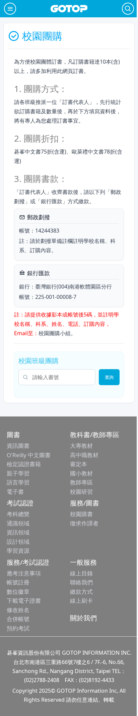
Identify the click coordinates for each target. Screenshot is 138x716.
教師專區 (81, 482)
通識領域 (18, 523)
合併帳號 (18, 619)
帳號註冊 (18, 582)
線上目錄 (81, 573)
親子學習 (18, 473)
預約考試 (18, 628)
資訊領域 (18, 532)
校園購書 (81, 514)
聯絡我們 (81, 582)
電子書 (15, 491)
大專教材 (81, 445)
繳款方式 (81, 591)
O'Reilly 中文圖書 (29, 455)
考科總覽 (18, 514)
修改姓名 (18, 610)
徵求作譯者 (84, 523)
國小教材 (81, 473)
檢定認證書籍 (24, 464)
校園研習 (81, 491)
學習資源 (18, 550)
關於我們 (83, 617)
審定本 (78, 464)
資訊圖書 (18, 445)
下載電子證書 (24, 600)
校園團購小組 (55, 333)
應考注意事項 (24, 573)
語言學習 (18, 482)
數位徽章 (18, 591)
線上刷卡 (81, 600)
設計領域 (18, 541)
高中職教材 (84, 455)
